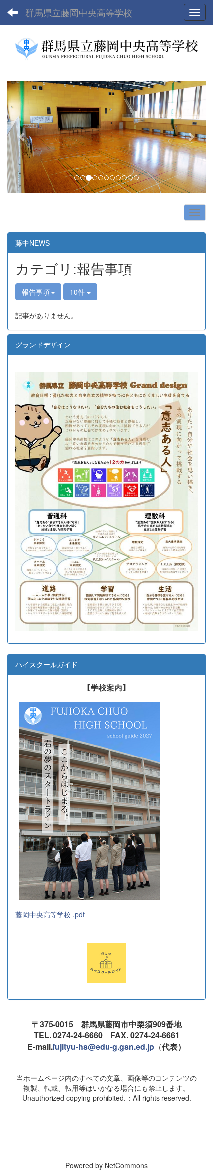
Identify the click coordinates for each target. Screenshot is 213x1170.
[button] (22, 137)
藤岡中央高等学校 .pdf (50, 914)
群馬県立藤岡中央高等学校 (78, 12)
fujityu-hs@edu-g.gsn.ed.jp (103, 1046)
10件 (78, 292)
